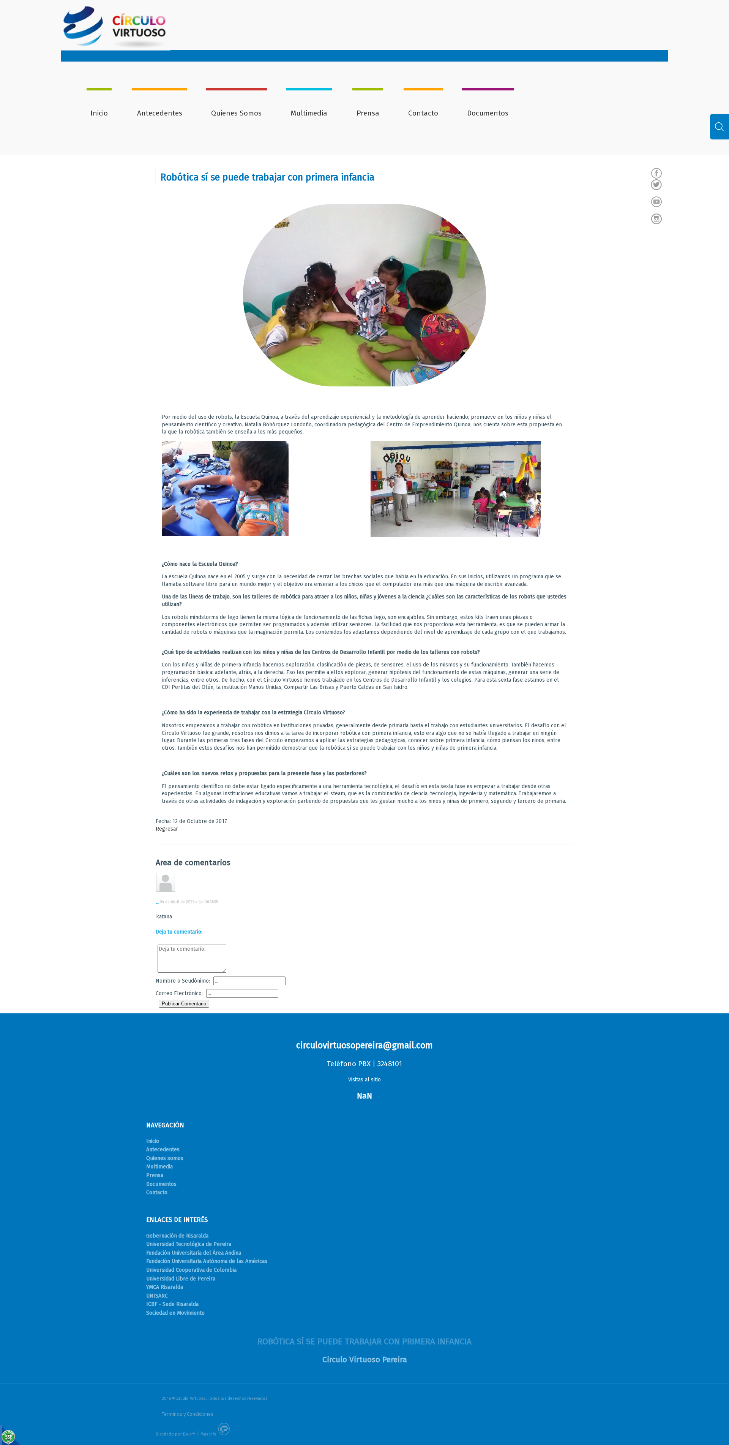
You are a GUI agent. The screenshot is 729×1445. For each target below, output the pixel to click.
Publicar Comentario (184, 1004)
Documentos (487, 113)
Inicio (99, 113)
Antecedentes (159, 113)
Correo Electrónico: (179, 993)
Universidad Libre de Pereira (180, 1279)
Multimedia (308, 113)
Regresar (167, 829)
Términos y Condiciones (187, 1414)
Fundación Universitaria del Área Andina (193, 1253)
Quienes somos (164, 1158)
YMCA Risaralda (164, 1287)
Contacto (423, 113)
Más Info (208, 1434)
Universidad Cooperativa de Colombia (191, 1270)
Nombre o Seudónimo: (183, 981)
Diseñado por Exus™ (175, 1434)
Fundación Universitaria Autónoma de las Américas (206, 1261)
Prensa (368, 113)
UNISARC (157, 1296)
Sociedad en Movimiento (175, 1313)
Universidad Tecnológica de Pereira (188, 1244)
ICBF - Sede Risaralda (172, 1304)
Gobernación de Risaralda (177, 1236)
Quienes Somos (236, 113)
